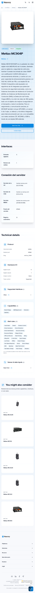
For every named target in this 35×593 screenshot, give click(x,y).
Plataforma (4, 543)
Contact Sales (17, 130)
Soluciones (4, 548)
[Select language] (25, 2)
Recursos (4, 552)
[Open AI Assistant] (31, 589)
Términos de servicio (19, 585)
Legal (3, 566)
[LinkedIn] (15, 576)
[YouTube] (12, 576)
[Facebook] (19, 576)
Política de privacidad (8, 585)
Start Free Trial (16, 125)
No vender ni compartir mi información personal (17, 588)
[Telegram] (23, 576)
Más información (6, 557)
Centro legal (28, 585)
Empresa (4, 561)
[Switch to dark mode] (29, 2)
